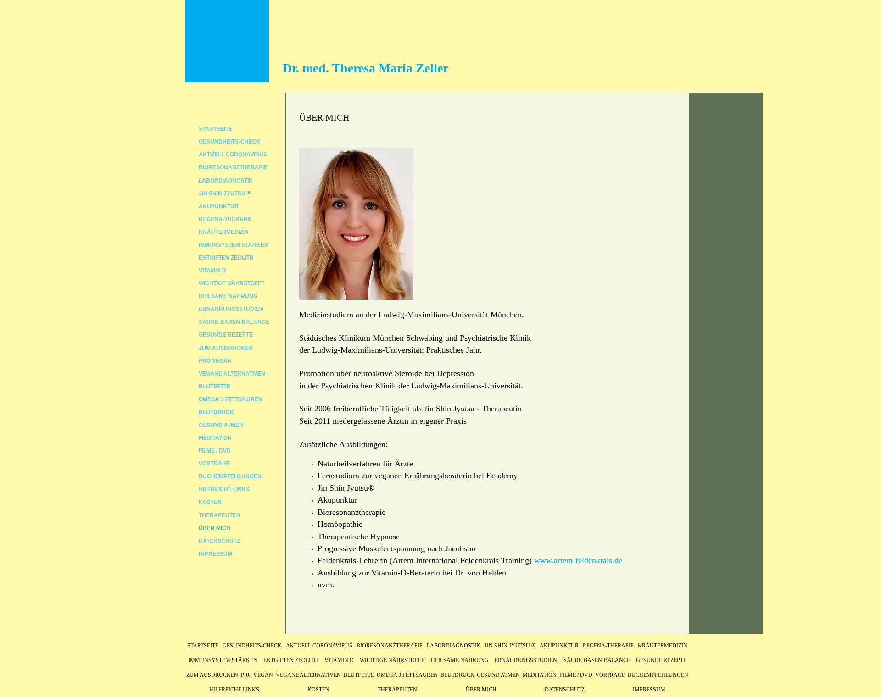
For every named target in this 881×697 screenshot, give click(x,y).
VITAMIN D (212, 270)
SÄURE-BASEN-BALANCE (234, 322)
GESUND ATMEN (221, 425)
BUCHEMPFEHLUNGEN (230, 476)
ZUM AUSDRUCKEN (225, 348)
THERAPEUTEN (219, 515)
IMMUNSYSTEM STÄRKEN (233, 245)
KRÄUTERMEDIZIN (224, 232)
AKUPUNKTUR (219, 206)
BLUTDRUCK (216, 412)
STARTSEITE (215, 129)
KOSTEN (210, 502)
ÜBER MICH (214, 528)
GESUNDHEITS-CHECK (230, 141)
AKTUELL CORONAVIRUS (233, 154)
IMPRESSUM (215, 554)
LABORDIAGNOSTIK (226, 180)
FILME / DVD (215, 451)
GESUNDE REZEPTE (226, 335)
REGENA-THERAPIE (225, 219)
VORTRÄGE (214, 463)
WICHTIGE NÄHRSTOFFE (232, 283)
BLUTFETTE (214, 386)
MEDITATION (215, 438)
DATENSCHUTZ (219, 541)
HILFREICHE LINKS (224, 489)
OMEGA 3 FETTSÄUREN (230, 399)
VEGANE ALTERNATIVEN (232, 374)
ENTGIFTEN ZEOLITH (226, 257)
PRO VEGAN (215, 361)
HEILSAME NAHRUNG (228, 296)
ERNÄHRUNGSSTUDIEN (231, 309)
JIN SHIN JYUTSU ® (225, 193)
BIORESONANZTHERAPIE (233, 167)
